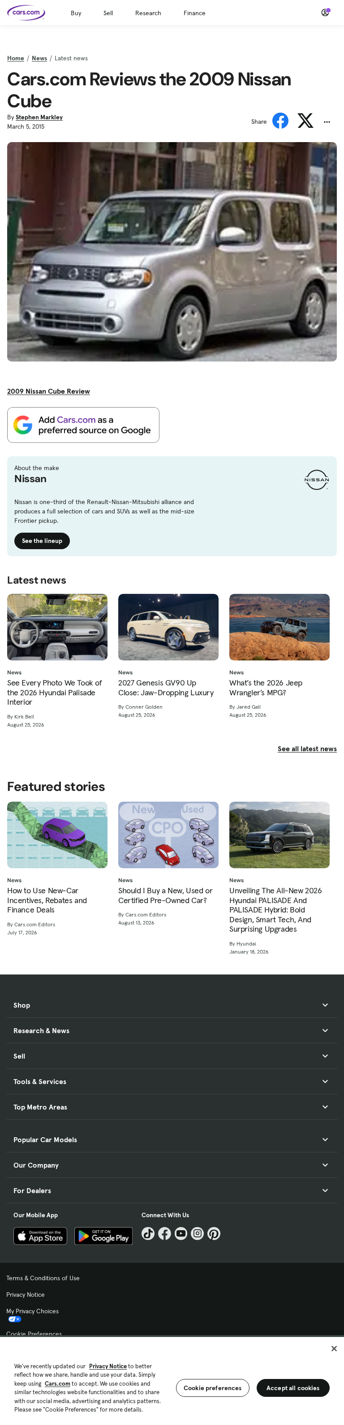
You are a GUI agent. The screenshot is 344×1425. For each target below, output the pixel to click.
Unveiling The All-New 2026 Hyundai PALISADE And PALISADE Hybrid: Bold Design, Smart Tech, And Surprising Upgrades (275, 910)
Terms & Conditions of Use (43, 1278)
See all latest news (307, 748)
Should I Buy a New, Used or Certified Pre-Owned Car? (165, 895)
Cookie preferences (213, 1388)
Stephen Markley (39, 117)
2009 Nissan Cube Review (48, 391)
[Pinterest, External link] (213, 1233)
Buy (76, 13)
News (39, 58)
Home (15, 58)
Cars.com (57, 1383)
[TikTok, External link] (148, 1233)
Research (148, 13)
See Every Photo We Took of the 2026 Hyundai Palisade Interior (54, 692)
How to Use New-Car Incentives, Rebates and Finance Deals (47, 900)
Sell (108, 13)
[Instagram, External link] (197, 1233)
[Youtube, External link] (181, 1233)
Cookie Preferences (34, 1334)
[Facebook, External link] (164, 1233)
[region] (172, 1380)
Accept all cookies (293, 1388)
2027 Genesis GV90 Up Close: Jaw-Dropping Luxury (166, 687)
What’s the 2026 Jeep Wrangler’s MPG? (265, 687)
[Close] (334, 1348)
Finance (195, 13)
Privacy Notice (25, 1294)
